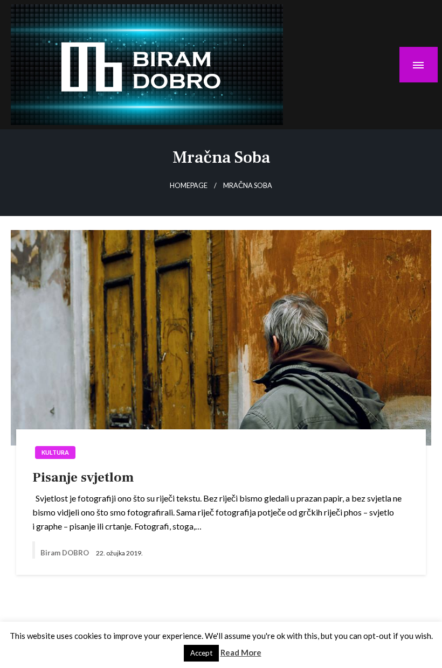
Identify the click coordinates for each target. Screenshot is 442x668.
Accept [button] (201, 653)
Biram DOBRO (65, 552)
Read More (240, 652)
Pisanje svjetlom (83, 477)
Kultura (55, 452)
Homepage (189, 186)
